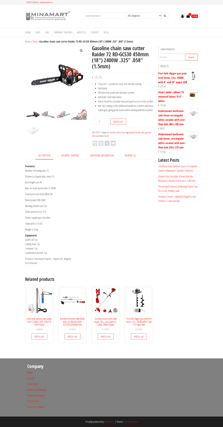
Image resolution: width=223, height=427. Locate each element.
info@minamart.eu (46, 2)
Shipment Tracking (63, 32)
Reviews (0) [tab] (130, 155)
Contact (95, 32)
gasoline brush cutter (137, 132)
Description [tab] (44, 155)
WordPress (109, 422)
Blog (106, 32)
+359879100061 (32, 2)
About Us (81, 32)
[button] (81, 50)
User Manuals (31, 263)
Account (30, 378)
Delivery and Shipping (36, 389)
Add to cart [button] (39, 336)
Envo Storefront (131, 422)
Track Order (32, 384)
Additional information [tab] (102, 155)
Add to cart (118, 121)
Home (28, 32)
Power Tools (120, 132)
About (29, 372)
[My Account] (182, 16)
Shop (37, 32)
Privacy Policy (33, 401)
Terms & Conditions (36, 407)
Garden (112, 132)
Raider (106, 135)
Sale (47, 32)
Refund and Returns (36, 395)
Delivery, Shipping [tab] (70, 155)
